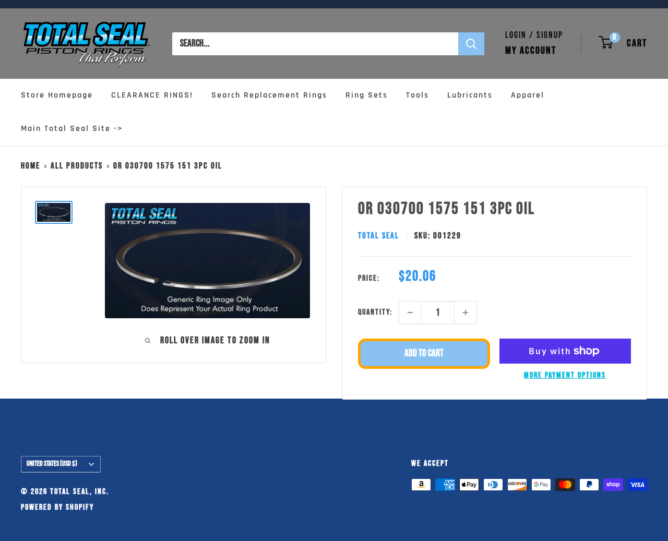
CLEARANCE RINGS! (152, 95)
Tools (417, 95)
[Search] (471, 43)
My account (530, 50)
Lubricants (470, 95)
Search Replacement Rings (269, 95)
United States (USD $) (52, 464)
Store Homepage (57, 95)
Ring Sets (366, 95)
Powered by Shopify (57, 507)
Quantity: (375, 312)
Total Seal (378, 236)
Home (30, 166)
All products (77, 166)
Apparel (527, 95)
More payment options (565, 375)
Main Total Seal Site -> (72, 128)
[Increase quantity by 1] (465, 312)
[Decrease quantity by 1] (410, 312)
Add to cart (424, 353)
